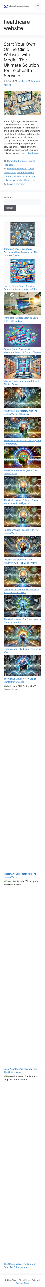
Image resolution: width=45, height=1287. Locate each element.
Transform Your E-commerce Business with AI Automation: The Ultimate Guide (21, 252)
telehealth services (26, 180)
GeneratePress (22, 1283)
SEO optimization (21, 176)
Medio (31, 168)
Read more (33, 153)
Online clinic (10, 172)
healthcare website (16, 168)
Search (7, 197)
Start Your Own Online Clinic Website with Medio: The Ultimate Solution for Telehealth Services (21, 59)
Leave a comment (16, 184)
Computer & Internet (17, 161)
